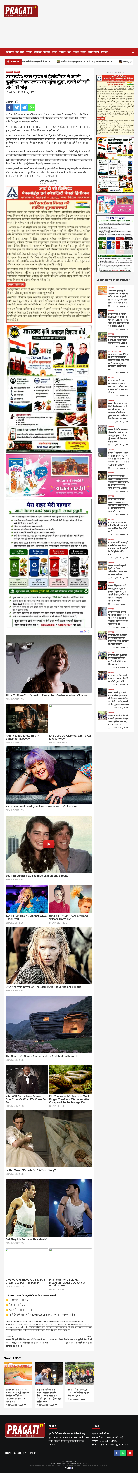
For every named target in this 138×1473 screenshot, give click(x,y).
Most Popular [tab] (121, 279)
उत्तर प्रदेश (20, 52)
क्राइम (54, 52)
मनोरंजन (62, 52)
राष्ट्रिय (29, 52)
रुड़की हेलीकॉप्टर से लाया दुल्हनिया (20, 1330)
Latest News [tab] (104, 279)
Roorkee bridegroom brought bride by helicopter (37, 1324)
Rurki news (63, 1324)
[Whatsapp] (31, 107)
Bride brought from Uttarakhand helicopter (29, 1321)
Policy (33, 1452)
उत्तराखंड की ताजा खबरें (37, 1327)
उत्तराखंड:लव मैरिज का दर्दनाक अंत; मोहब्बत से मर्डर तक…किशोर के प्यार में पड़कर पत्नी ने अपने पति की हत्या (118, 386)
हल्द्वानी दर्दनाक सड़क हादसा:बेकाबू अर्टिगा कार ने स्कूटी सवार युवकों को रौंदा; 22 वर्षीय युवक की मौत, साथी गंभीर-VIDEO (118, 505)
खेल (69, 52)
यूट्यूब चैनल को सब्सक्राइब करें (22, 1309)
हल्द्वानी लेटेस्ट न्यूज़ (64, 1330)
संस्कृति (76, 52)
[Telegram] (24, 107)
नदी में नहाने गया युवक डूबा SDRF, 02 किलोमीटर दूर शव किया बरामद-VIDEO (78, 1392)
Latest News (20, 1452)
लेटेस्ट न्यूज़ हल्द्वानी (38, 1330)
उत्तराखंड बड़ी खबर (52, 1327)
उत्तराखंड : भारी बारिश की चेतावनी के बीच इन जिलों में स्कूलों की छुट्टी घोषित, (118, 678)
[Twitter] (16, 107)
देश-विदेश (37, 52)
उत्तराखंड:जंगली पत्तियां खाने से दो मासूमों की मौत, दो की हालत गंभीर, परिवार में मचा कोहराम (71, 1339)
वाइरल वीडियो (93, 52)
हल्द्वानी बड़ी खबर (51, 1330)
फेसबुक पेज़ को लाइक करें (19, 1304)
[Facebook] (9, 107)
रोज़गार (83, 52)
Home (8, 1452)
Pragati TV (29, 92)
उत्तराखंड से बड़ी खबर (66, 1327)
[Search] (132, 51)
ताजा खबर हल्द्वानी (81, 1327)
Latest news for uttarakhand (59, 1321)
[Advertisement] (92, 24)
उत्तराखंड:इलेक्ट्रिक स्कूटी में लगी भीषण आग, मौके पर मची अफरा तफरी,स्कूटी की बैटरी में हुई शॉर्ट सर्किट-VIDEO (118, 548)
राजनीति (46, 52)
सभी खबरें (104, 52)
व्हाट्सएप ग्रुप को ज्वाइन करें (21, 1299)
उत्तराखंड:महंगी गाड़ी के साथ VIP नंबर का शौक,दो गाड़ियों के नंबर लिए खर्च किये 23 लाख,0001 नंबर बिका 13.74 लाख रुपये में (17, 1395)
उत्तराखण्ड (10, 52)
